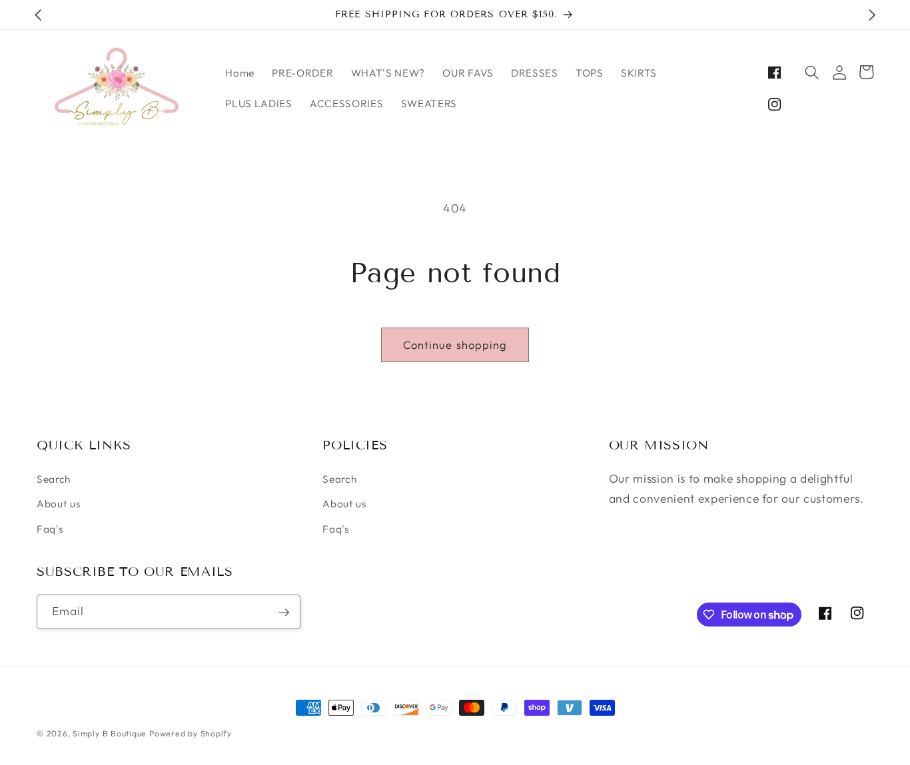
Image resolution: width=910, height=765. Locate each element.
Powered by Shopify (190, 733)
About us (59, 504)
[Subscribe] (284, 612)
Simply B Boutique (110, 733)
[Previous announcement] (38, 14)
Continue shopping (455, 345)
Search (54, 479)
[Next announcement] (872, 14)
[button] (812, 72)
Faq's (50, 529)
